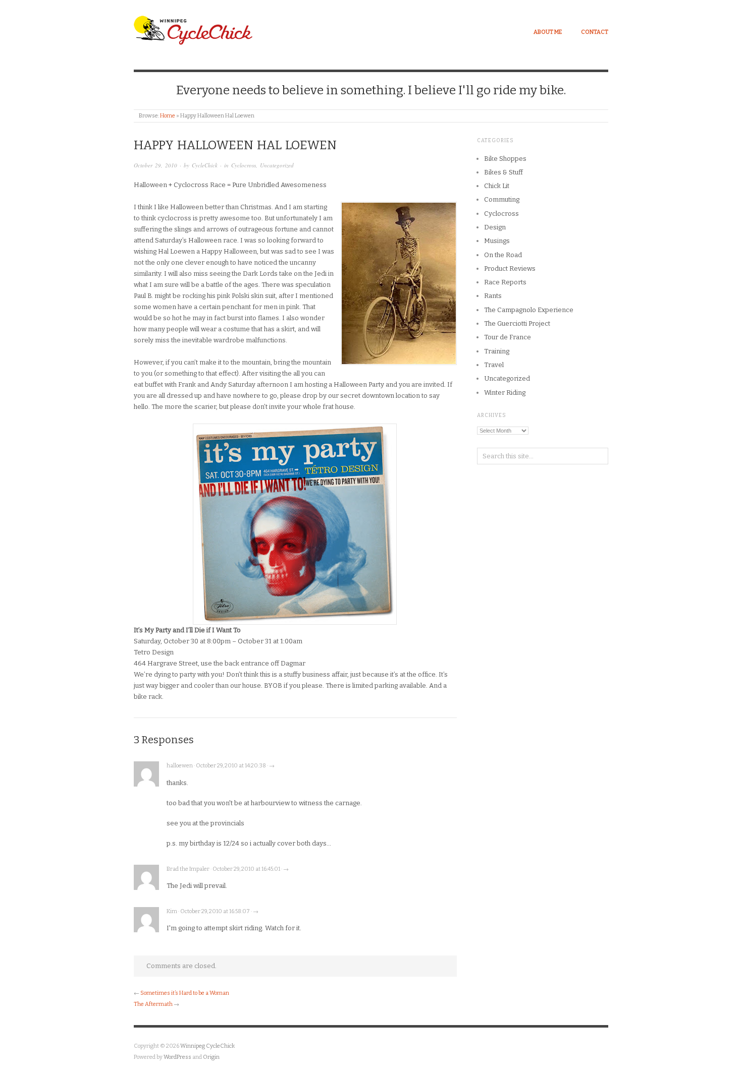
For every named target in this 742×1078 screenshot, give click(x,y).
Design (495, 227)
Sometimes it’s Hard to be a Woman (184, 993)
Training (496, 351)
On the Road (503, 255)
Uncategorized (277, 165)
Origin (211, 1057)
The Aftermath (153, 1004)
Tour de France (507, 337)
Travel (494, 365)
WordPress (177, 1057)
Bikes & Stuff (503, 172)
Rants (493, 296)
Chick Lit (496, 186)
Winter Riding (504, 392)
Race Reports (505, 282)
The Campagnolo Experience (528, 310)
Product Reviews (510, 268)
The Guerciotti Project (517, 323)
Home (167, 115)
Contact (594, 32)
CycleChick (205, 165)
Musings (497, 241)
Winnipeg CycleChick (207, 1046)
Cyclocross (243, 165)
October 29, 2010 (155, 165)
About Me (548, 32)
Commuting (501, 199)
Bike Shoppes (505, 158)
